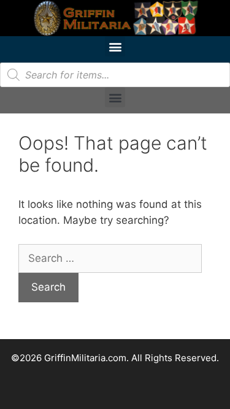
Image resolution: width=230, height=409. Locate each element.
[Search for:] (110, 258)
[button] (115, 46)
